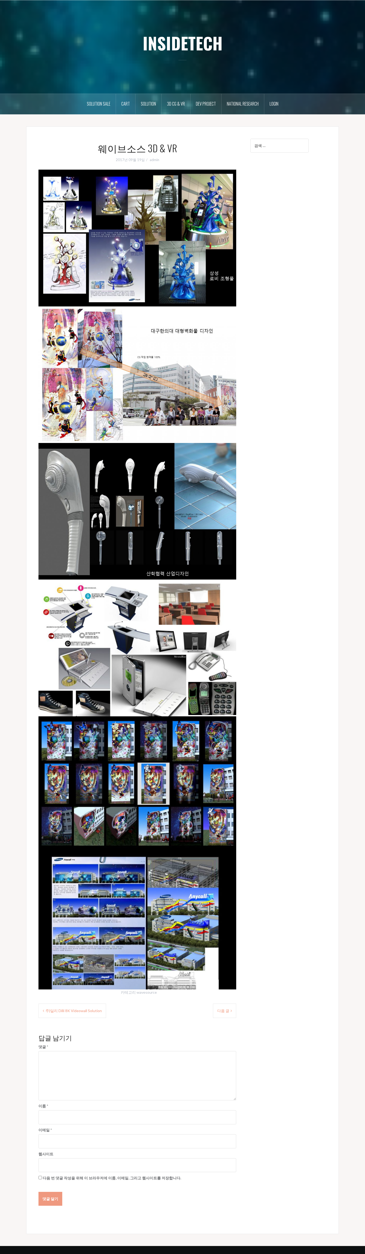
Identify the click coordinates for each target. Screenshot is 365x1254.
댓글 (43, 1046)
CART (125, 104)
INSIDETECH (183, 43)
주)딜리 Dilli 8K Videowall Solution (73, 1010)
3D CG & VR (176, 104)
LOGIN (274, 104)
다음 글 (223, 1010)
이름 (43, 1106)
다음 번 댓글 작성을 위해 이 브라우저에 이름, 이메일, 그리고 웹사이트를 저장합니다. (112, 1178)
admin (154, 160)
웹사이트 (45, 1154)
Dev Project (206, 104)
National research (243, 104)
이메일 (45, 1130)
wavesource (147, 992)
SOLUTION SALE (98, 104)
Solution (148, 104)
